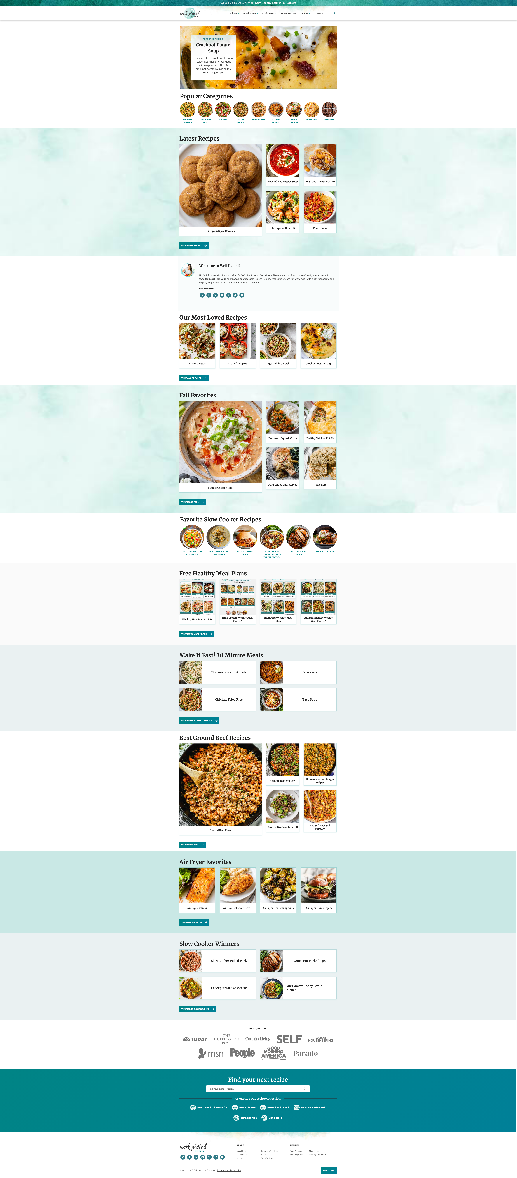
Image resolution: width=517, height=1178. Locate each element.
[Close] (302, 563)
